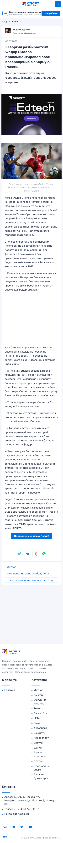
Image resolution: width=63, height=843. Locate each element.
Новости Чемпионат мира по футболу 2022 (30, 581)
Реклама (9, 690)
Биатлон (39, 742)
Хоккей (38, 695)
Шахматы (39, 732)
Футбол (15, 21)
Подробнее (51, 13)
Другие (38, 761)
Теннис (38, 708)
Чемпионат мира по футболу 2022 (28, 573)
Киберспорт (41, 737)
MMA (37, 718)
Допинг (38, 747)
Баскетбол (40, 713)
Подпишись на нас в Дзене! (31, 536)
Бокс (37, 723)
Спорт (5, 21)
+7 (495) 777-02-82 (27, 809)
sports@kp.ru (21, 813)
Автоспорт (40, 727)
